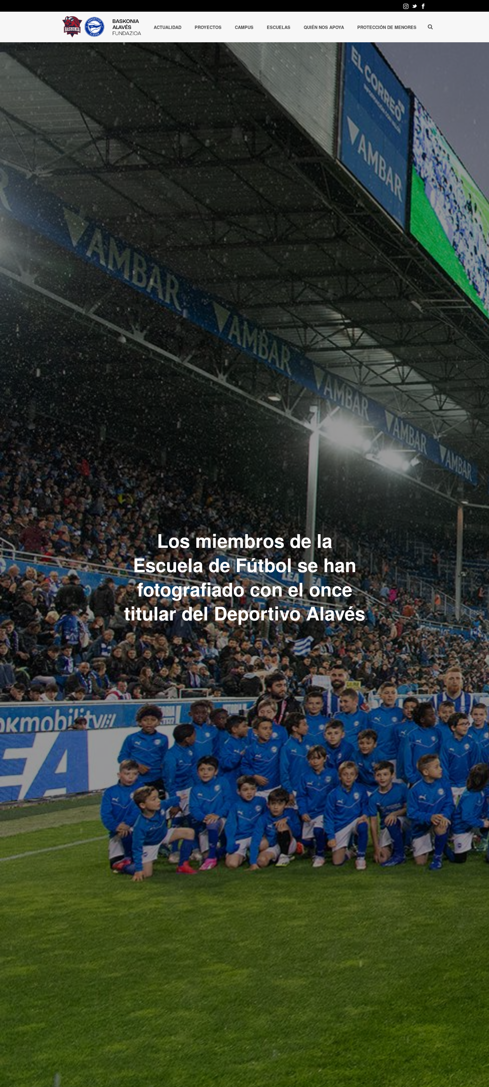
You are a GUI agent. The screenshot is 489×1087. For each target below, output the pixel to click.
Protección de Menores (386, 27)
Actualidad (167, 27)
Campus (244, 27)
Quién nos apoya (324, 27)
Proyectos (208, 27)
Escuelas (278, 27)
